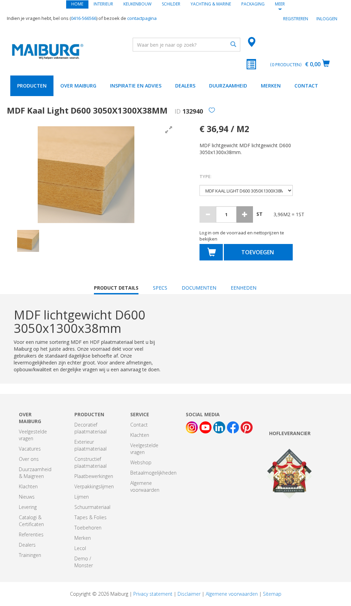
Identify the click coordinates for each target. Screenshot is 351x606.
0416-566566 (83, 18)
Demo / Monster (83, 562)
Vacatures (30, 448)
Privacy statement (152, 594)
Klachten (28, 486)
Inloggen (326, 19)
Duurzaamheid (228, 85)
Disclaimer (189, 594)
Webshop (141, 462)
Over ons (29, 459)
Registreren (295, 19)
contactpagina (142, 18)
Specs (160, 287)
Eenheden (243, 287)
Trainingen (30, 555)
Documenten (199, 287)
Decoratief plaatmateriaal (90, 428)
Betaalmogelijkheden (153, 472)
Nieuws (27, 496)
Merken (271, 85)
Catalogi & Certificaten (31, 520)
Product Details (116, 289)
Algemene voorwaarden (144, 486)
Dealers (185, 85)
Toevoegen (257, 252)
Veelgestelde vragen (33, 435)
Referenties (31, 534)
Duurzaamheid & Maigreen (35, 472)
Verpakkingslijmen (94, 486)
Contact (306, 85)
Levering (28, 507)
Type (205, 176)
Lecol (80, 548)
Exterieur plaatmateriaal (90, 445)
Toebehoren (87, 527)
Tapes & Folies (90, 517)
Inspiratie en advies (135, 85)
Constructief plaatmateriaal (90, 462)
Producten (32, 85)
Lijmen (81, 496)
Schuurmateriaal (92, 507)
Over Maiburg (78, 85)
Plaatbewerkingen (93, 476)
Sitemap (272, 594)
